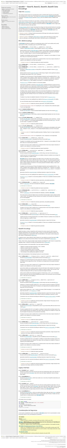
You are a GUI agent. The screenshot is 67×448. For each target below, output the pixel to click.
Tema (46, 437)
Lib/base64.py (27, 11)
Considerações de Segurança (8, 13)
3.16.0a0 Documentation (29, 1)
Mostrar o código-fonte (6, 27)
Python (3, 1)
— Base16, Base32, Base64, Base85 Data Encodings (8, 9)
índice (65, 1)
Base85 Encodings (6, 11)
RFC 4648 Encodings (6, 10)
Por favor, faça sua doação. (62, 444)
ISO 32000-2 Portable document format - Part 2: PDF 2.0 (30, 426)
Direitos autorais (53, 439)
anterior (54, 1)
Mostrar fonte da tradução (6, 28)
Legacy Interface (6, 12)
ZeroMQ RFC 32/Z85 (23, 431)
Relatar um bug (4, 25)
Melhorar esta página (5, 26)
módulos (61, 1)
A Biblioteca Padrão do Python (39, 1)
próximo (57, 1)
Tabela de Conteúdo (6, 7)
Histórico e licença (54, 442)
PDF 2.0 (38, 17)
